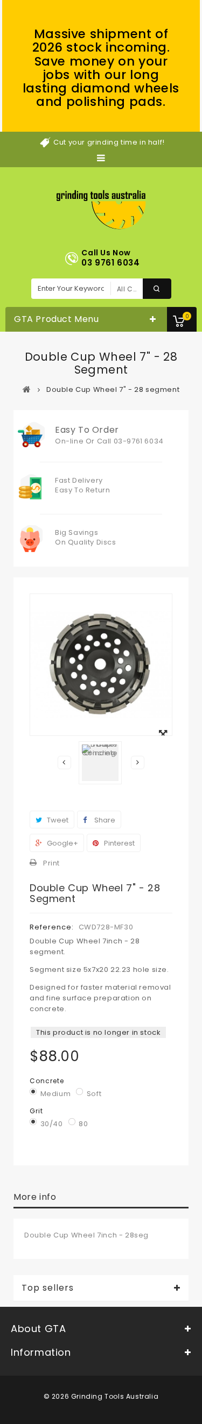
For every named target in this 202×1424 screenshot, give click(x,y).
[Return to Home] (27, 389)
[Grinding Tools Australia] (101, 210)
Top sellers (48, 1288)
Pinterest (118, 843)
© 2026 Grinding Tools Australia (101, 1396)
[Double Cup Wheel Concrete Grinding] (100, 763)
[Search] (157, 288)
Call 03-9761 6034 (130, 441)
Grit (37, 1110)
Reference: (52, 927)
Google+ (61, 843)
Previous (64, 762)
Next (137, 762)
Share (104, 820)
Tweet (56, 820)
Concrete (48, 1080)
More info (34, 1197)
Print (51, 863)
